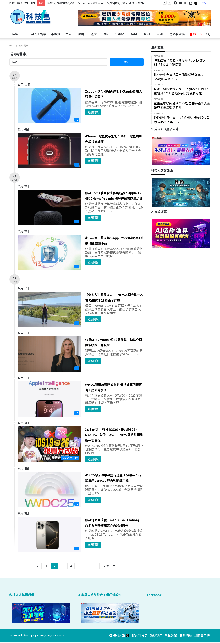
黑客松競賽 (177, 34)
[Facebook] (175, 3)
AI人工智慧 (38, 34)
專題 (160, 34)
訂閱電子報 (202, 635)
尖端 (81, 34)
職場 (134, 34)
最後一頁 (109, 566)
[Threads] (196, 3)
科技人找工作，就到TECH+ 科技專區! (72, 3)
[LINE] (190, 3)
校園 (147, 34)
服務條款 (185, 635)
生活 (68, 34)
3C (24, 34)
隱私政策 (171, 635)
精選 (15, 34)
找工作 (197, 34)
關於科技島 (139, 635)
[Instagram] (185, 3)
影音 (107, 34)
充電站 (119, 34)
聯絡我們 (156, 635)
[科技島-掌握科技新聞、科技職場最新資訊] (30, 16)
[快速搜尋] (208, 34)
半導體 (55, 34)
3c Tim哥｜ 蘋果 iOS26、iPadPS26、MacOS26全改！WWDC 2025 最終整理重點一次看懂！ (114, 434)
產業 (94, 34)
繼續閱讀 (93, 112)
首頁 (14, 45)
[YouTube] (180, 3)
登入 (204, 3)
